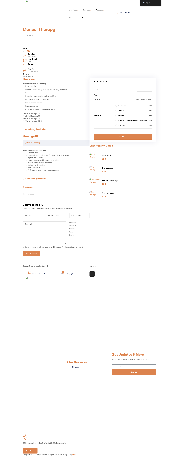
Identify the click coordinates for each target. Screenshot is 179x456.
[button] (30, 451)
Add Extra (97, 115)
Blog (69, 17)
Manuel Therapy (33, 71)
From (25, 51)
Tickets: (97, 100)
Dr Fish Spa (122, 106)
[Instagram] (92, 274)
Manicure (121, 110)
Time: (96, 95)
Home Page (72, 10)
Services (86, 10)
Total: (96, 131)
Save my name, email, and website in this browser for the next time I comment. (54, 247)
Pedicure (121, 115)
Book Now (122, 137)
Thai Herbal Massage (110, 181)
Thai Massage (107, 168)
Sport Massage (108, 193)
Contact (81, 17)
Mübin (74, 455)
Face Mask (121, 125)
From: (96, 89)
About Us (99, 10)
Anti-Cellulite (107, 155)
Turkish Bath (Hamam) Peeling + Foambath (132, 120)
